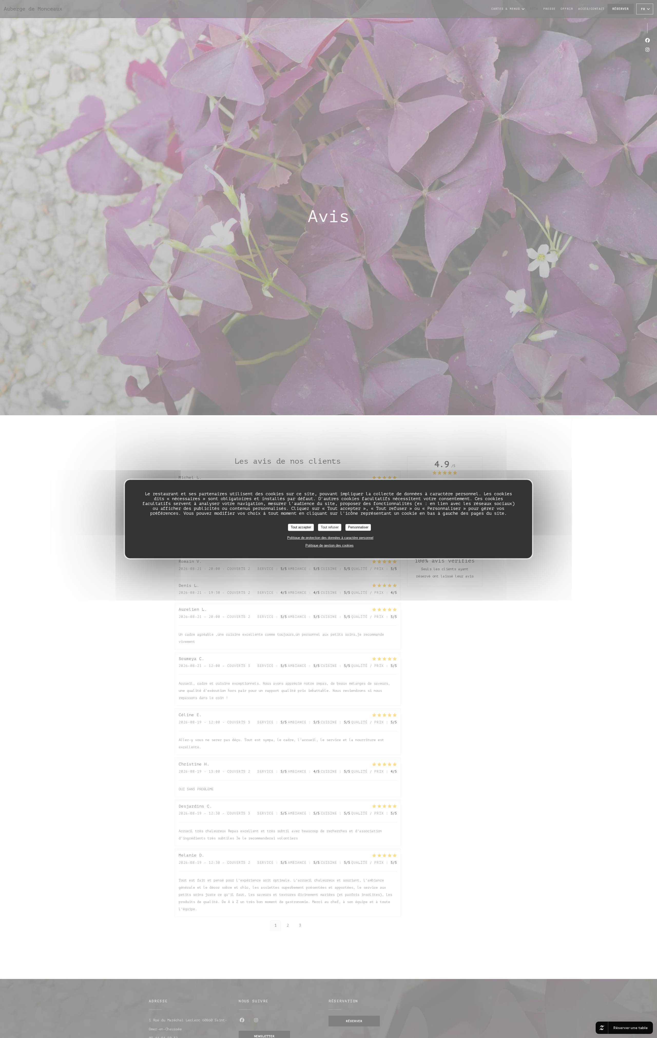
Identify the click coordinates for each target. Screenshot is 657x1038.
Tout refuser (330, 527)
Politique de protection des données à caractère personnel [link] (330, 537)
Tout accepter (301, 527)
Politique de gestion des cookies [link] (329, 545)
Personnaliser (358, 527)
